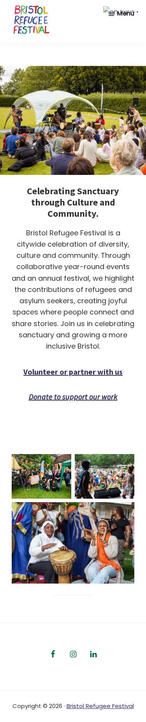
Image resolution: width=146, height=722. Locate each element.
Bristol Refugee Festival (100, 706)
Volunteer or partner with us (73, 372)
